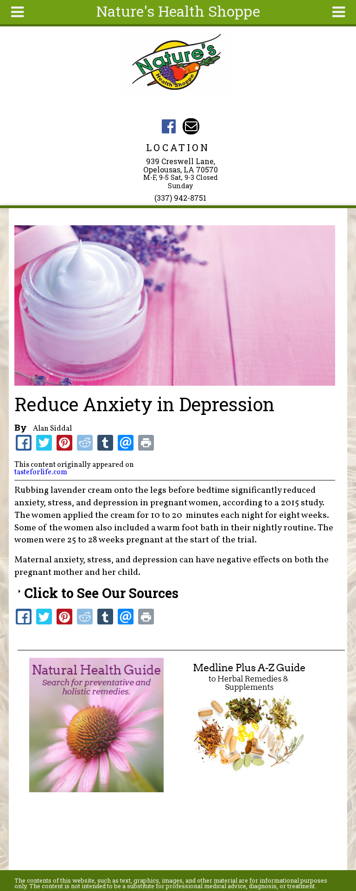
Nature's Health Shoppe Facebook (169, 126)
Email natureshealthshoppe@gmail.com (191, 126)
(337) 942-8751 (180, 198)
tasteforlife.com (40, 472)
